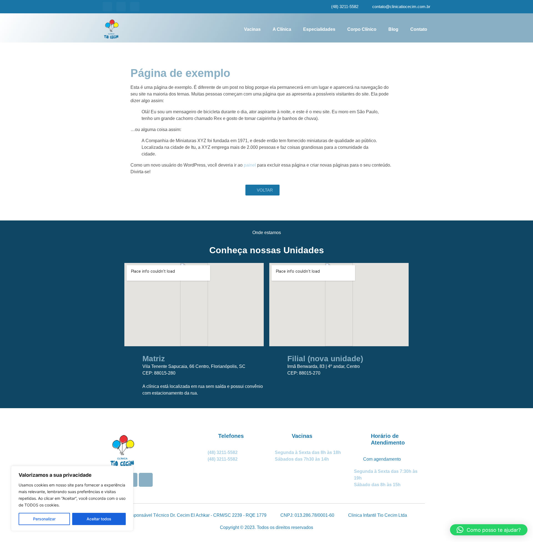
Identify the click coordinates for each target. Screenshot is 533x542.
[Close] (127, 470)
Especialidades (319, 29)
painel (250, 165)
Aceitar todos (99, 518)
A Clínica (282, 29)
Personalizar (44, 518)
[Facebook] (134, 6)
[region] (72, 498)
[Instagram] (107, 6)
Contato (418, 29)
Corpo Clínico (361, 29)
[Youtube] (121, 6)
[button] (488, 529)
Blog (393, 29)
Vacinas (252, 29)
